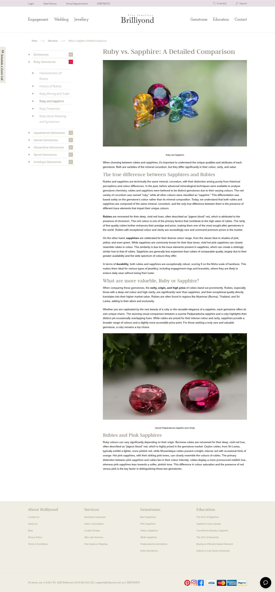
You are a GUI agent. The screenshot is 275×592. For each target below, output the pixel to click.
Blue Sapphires (148, 517)
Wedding (61, 20)
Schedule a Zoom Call (2, 66)
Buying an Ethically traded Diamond (214, 544)
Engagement (38, 20)
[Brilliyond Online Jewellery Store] (137, 20)
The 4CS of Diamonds (207, 537)
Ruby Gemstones (45, 62)
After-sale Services (93, 537)
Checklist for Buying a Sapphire (212, 530)
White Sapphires (148, 537)
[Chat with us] (265, 582)
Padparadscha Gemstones (153, 544)
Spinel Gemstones (45, 154)
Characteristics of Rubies (50, 75)
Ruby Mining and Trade (54, 93)
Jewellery (81, 20)
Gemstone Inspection (95, 517)
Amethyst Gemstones (47, 162)
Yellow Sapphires (149, 530)
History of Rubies (50, 86)
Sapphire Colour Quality (208, 524)
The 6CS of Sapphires (207, 517)
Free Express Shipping (95, 544)
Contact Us (33, 517)
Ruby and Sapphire (51, 101)
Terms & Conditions (38, 544)
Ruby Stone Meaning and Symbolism (52, 118)
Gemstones (198, 20)
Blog (30, 530)
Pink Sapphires (148, 524)
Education (221, 20)
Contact (241, 20)
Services (91, 510)
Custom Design (92, 530)
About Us (32, 524)
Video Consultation (94, 524)
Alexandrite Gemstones (49, 147)
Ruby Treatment (49, 108)
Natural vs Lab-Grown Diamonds (213, 551)
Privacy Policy (35, 537)
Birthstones (41, 54)
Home (34, 41)
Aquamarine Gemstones (49, 133)
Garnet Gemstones (46, 140)
